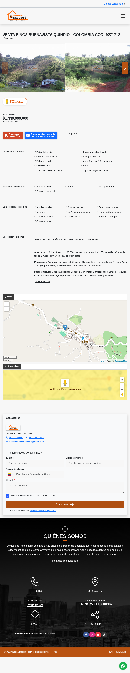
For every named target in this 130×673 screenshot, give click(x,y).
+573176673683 (16, 437)
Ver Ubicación (57, 389)
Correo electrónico (75, 457)
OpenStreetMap (120, 360)
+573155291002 (36, 437)
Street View (16, 101)
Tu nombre (11, 457)
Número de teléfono (15, 469)
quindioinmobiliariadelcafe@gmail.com (26, 442)
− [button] (7, 309)
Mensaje (10, 480)
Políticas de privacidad (65, 560)
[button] (62, 89)
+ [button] (7, 304)
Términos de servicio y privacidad (43, 511)
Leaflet (103, 360)
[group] (32, 67)
